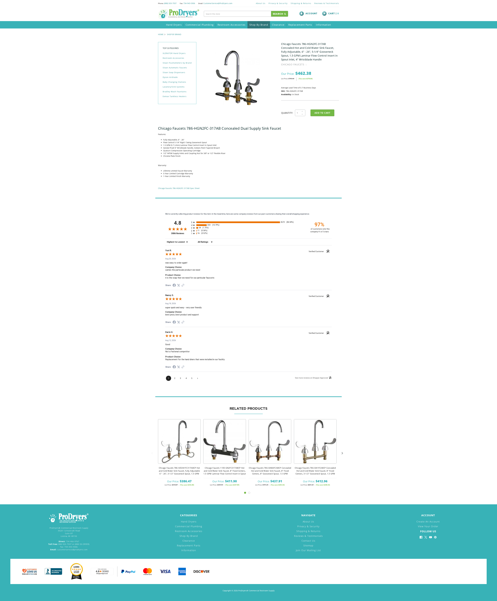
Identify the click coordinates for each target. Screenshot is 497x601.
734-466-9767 (69, 541)
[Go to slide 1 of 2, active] (245, 493)
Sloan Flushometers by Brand (177, 63)
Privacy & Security (278, 3)
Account (311, 14)
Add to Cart (179, 445)
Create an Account (428, 521)
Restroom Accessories (232, 24)
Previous (152, 453)
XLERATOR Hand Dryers (174, 53)
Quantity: (287, 112)
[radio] (248, 222)
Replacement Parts (300, 24)
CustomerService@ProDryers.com (217, 3)
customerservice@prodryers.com (68, 549)
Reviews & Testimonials (326, 3)
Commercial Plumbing (200, 24)
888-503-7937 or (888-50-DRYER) (68, 544)
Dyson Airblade (170, 77)
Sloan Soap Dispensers (174, 72)
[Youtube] (430, 537)
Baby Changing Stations (174, 82)
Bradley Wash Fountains (175, 91)
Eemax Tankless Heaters (175, 96)
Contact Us (308, 540)
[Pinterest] (435, 537)
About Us (260, 3)
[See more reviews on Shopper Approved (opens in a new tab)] (182, 285)
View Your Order (428, 526)
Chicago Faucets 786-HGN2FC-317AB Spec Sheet (179, 188)
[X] (425, 537)
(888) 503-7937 (170, 3)
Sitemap (308, 545)
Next (342, 453)
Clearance (278, 24)
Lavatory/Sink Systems (174, 87)
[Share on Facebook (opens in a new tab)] (174, 286)
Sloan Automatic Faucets (175, 67)
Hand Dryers (174, 24)
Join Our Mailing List (308, 550)
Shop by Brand (258, 24)
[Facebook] (421, 537)
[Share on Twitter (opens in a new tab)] (178, 285)
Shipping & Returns (301, 3)
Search (278, 14)
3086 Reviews (180, 233)
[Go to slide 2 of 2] (249, 493)
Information (323, 24)
